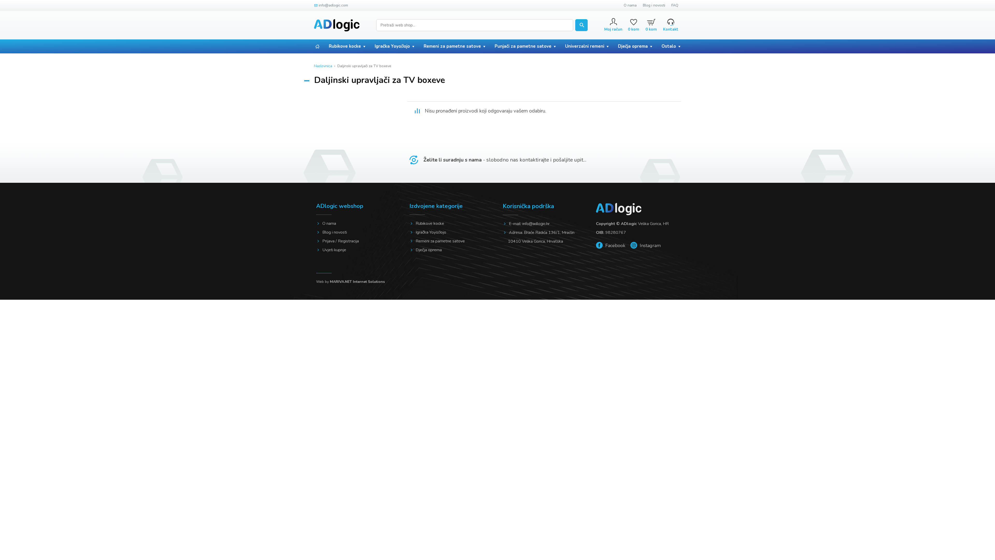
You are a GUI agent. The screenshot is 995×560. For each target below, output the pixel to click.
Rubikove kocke (345, 46)
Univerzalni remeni (584, 46)
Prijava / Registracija (340, 241)
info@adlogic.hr (536, 224)
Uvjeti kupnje (334, 250)
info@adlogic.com (333, 5)
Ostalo (669, 46)
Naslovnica (323, 66)
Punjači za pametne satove (523, 46)
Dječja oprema (633, 46)
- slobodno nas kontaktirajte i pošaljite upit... (504, 159)
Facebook (614, 245)
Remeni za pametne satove (452, 46)
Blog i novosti (654, 5)
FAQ (674, 5)
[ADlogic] (336, 25)
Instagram (649, 245)
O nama (630, 5)
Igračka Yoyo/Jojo (392, 46)
